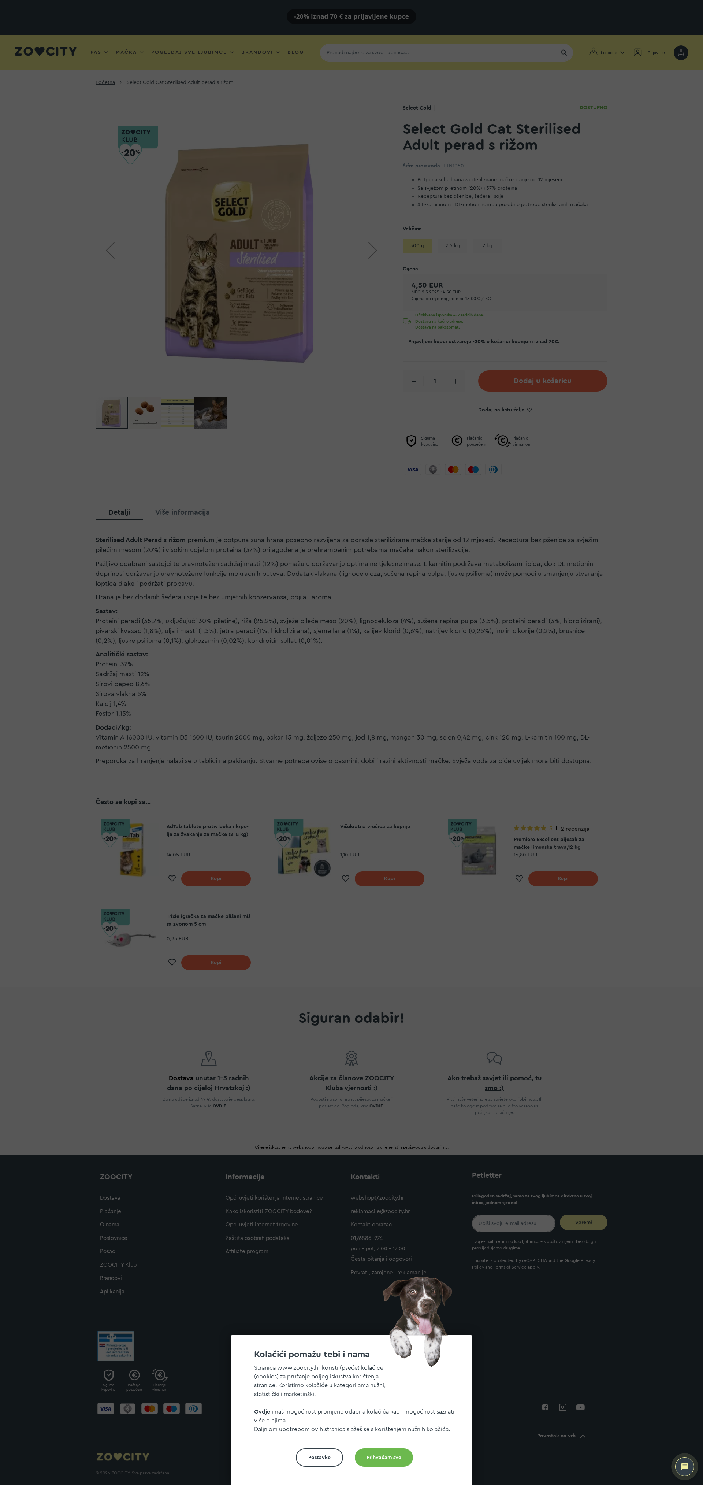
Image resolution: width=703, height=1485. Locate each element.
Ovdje (262, 1412)
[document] (354, 1413)
